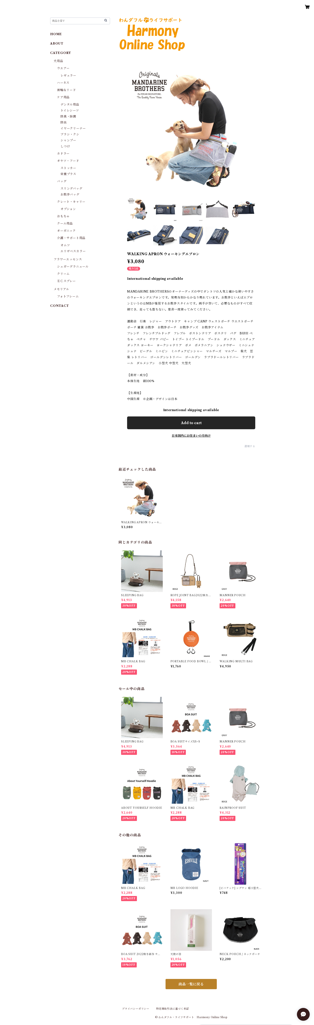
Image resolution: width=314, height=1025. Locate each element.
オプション (68, 209)
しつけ (65, 146)
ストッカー (68, 168)
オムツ (65, 245)
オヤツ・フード (68, 161)
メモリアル (61, 289)
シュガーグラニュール (73, 266)
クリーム (63, 274)
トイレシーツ (69, 110)
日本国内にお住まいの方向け (191, 436)
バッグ (61, 181)
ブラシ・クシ (69, 134)
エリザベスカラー (73, 251)
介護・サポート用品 (71, 238)
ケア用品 (63, 97)
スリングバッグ (71, 188)
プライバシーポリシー (135, 1008)
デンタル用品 (69, 104)
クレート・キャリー (71, 202)
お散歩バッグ (69, 194)
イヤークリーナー (73, 128)
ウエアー (63, 68)
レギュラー (68, 75)
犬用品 (58, 61)
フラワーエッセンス (68, 259)
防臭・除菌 (68, 116)
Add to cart (191, 423)
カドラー (63, 153)
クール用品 (65, 223)
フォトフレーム (68, 296)
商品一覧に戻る (191, 984)
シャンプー (68, 140)
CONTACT (59, 306)
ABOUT (56, 43)
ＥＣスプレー (66, 281)
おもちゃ (63, 216)
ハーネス (63, 83)
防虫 (63, 122)
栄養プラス (68, 174)
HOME (56, 34)
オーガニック (66, 231)
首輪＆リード (66, 90)
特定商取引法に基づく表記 (172, 1008)
